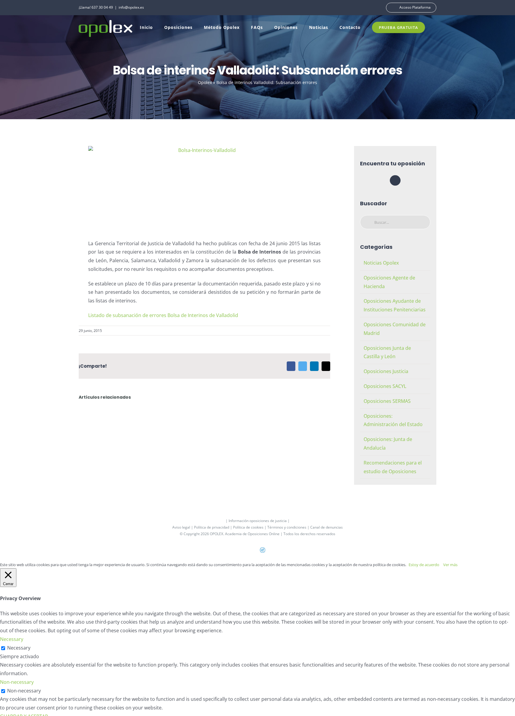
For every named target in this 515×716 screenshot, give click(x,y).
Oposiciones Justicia (386, 371)
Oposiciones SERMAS (387, 401)
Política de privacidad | (213, 527)
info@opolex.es (131, 7)
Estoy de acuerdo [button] (424, 564)
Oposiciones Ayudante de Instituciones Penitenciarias (395, 305)
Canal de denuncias (326, 527)
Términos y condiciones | (288, 527)
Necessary (18, 647)
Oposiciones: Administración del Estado (393, 420)
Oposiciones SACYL (385, 386)
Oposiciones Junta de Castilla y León (387, 352)
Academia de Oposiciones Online (252, 533)
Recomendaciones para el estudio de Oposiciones (393, 467)
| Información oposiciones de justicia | (258, 520)
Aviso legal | (183, 527)
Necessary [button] (11, 639)
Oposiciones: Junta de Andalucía (388, 443)
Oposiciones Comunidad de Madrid (395, 328)
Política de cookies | (250, 527)
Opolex (205, 82)
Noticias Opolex (381, 263)
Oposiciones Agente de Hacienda (389, 282)
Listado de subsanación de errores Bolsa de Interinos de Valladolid (163, 315)
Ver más (450, 564)
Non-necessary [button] (17, 682)
